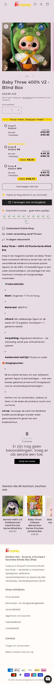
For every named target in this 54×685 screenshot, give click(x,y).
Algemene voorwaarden (18, 615)
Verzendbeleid (13, 609)
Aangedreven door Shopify (34, 680)
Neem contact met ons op (20, 652)
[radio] (27, 130)
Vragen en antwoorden (17, 645)
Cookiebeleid (12, 628)
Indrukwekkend (13, 622)
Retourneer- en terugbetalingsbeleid (25, 603)
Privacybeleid (12, 597)
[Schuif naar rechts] (33, 76)
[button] (5, 4)
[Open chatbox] (48, 679)
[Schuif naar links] (21, 76)
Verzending (27, 98)
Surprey (19, 680)
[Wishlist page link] (35, 4)
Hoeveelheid (8, 104)
